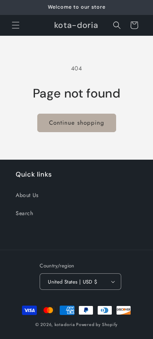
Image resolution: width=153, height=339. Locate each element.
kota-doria (65, 324)
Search (24, 213)
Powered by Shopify (97, 324)
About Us (27, 195)
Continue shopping (76, 122)
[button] (15, 25)
